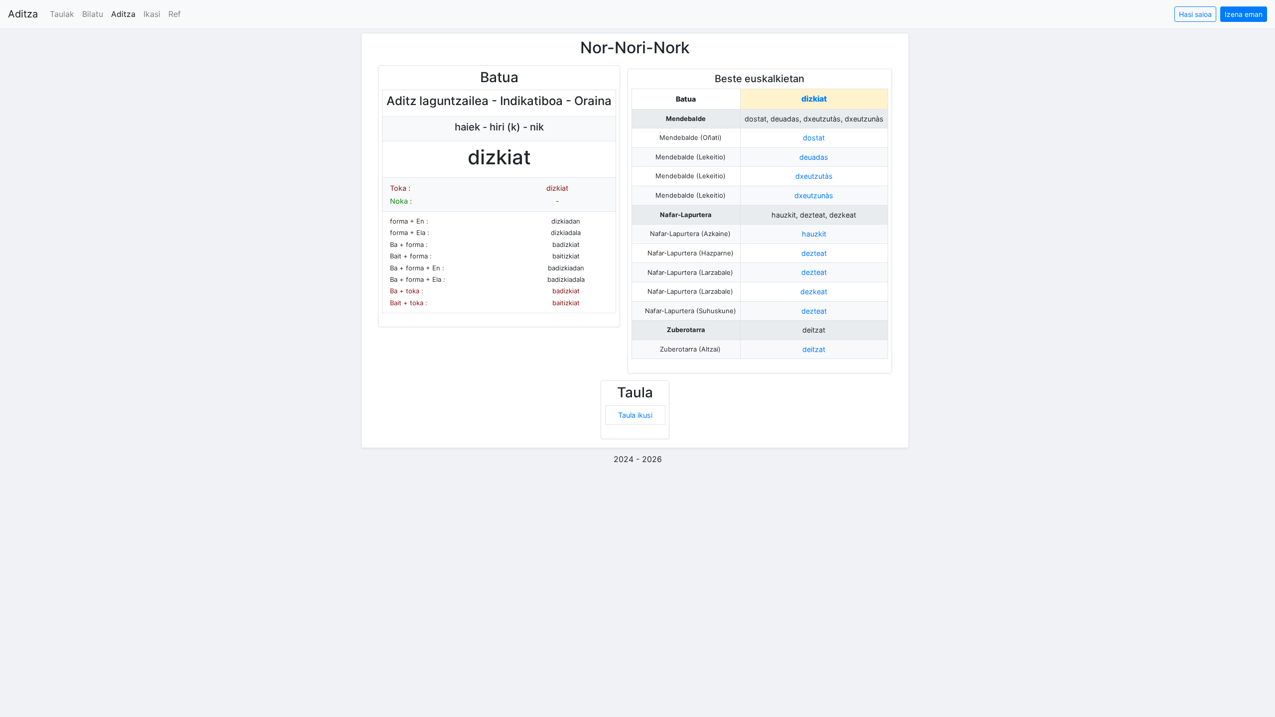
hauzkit (814, 234)
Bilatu (92, 14)
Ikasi (151, 14)
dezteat (814, 253)
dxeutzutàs (814, 176)
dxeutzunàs (813, 195)
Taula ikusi (635, 415)
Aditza (23, 14)
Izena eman (1244, 14)
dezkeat (813, 291)
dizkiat (814, 99)
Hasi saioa (1195, 14)
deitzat (813, 349)
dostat (814, 137)
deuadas (813, 157)
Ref (174, 14)
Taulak (62, 14)
